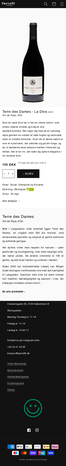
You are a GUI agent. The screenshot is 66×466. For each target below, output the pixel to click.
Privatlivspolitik (15, 383)
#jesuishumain (15, 370)
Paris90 (29, 459)
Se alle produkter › (13, 292)
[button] (46, 4)
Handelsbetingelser (18, 377)
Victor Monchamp (16, 364)
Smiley (11, 390)
